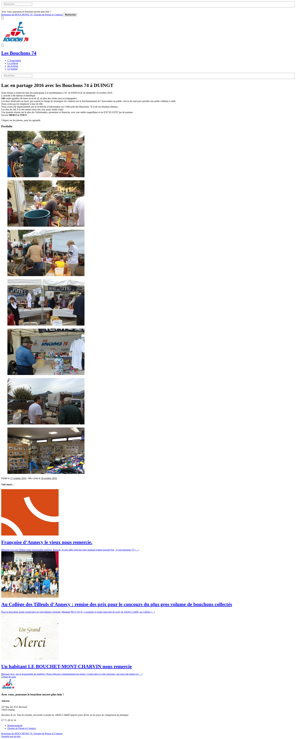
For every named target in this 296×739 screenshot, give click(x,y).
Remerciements (14, 725)
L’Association (14, 60)
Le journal (12, 69)
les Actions (12, 66)
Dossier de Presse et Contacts (48, 14)
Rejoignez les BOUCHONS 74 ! (17, 14)
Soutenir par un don (11, 736)
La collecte (12, 63)
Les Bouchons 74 (18, 53)
